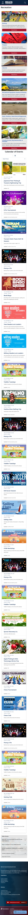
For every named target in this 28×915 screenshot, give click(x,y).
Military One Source (5, 893)
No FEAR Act (12, 908)
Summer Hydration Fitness (8, 853)
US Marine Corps (4, 890)
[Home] (8, 2)
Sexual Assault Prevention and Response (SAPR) (10, 894)
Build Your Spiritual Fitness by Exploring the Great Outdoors (12, 840)
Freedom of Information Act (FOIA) (16, 909)
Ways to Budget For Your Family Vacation (11, 844)
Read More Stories (6, 856)
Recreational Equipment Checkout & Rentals (14, 92)
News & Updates (4, 880)
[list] (12, 155)
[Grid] (15, 155)
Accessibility (12, 911)
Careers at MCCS (4, 878)
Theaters (4, 45)
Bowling (4, 23)
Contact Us (3, 882)
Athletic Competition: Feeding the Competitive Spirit (12, 849)
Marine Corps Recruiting (6, 892)
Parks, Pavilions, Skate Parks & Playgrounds (14, 116)
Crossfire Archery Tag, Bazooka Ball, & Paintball (12, 140)
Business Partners (4, 881)
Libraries (4, 68)
